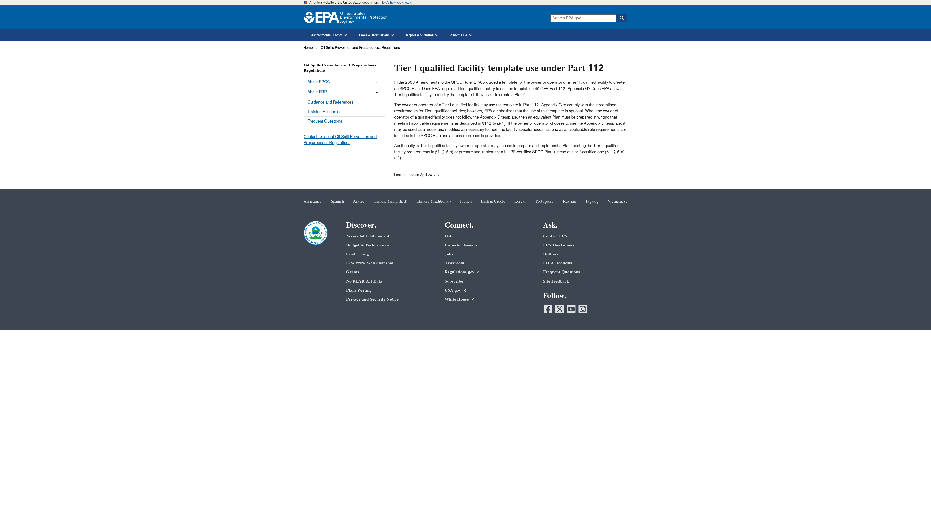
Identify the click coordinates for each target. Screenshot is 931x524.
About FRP (317, 92)
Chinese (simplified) (390, 201)
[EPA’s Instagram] (583, 309)
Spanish (337, 201)
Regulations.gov (459, 272)
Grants (352, 272)
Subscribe (454, 281)
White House (457, 299)
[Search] (621, 18)
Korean (520, 201)
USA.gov (453, 290)
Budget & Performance (367, 245)
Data (449, 236)
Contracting (357, 254)
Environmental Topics (325, 35)
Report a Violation (420, 35)
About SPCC (318, 82)
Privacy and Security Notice (372, 299)
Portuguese (545, 201)
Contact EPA (555, 236)
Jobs (449, 254)
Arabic (358, 201)
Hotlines (551, 254)
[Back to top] (917, 510)
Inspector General (462, 245)
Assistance (313, 201)
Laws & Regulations (374, 35)
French (466, 201)
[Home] (345, 17)
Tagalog (591, 201)
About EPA (459, 35)
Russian (569, 201)
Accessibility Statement (367, 236)
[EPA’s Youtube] (571, 309)
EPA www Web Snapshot (369, 263)
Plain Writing (359, 290)
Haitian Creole (493, 201)
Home (308, 47)
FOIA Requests (557, 263)
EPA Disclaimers (559, 245)
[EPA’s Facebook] (548, 309)
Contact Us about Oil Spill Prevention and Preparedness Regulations (340, 139)
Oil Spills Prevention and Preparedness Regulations (360, 47)
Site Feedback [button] (556, 281)
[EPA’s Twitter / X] (559, 309)
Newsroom (454, 263)
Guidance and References (330, 102)
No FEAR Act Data (364, 281)
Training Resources (324, 111)
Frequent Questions (324, 121)
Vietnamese (617, 201)
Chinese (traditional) (434, 201)
